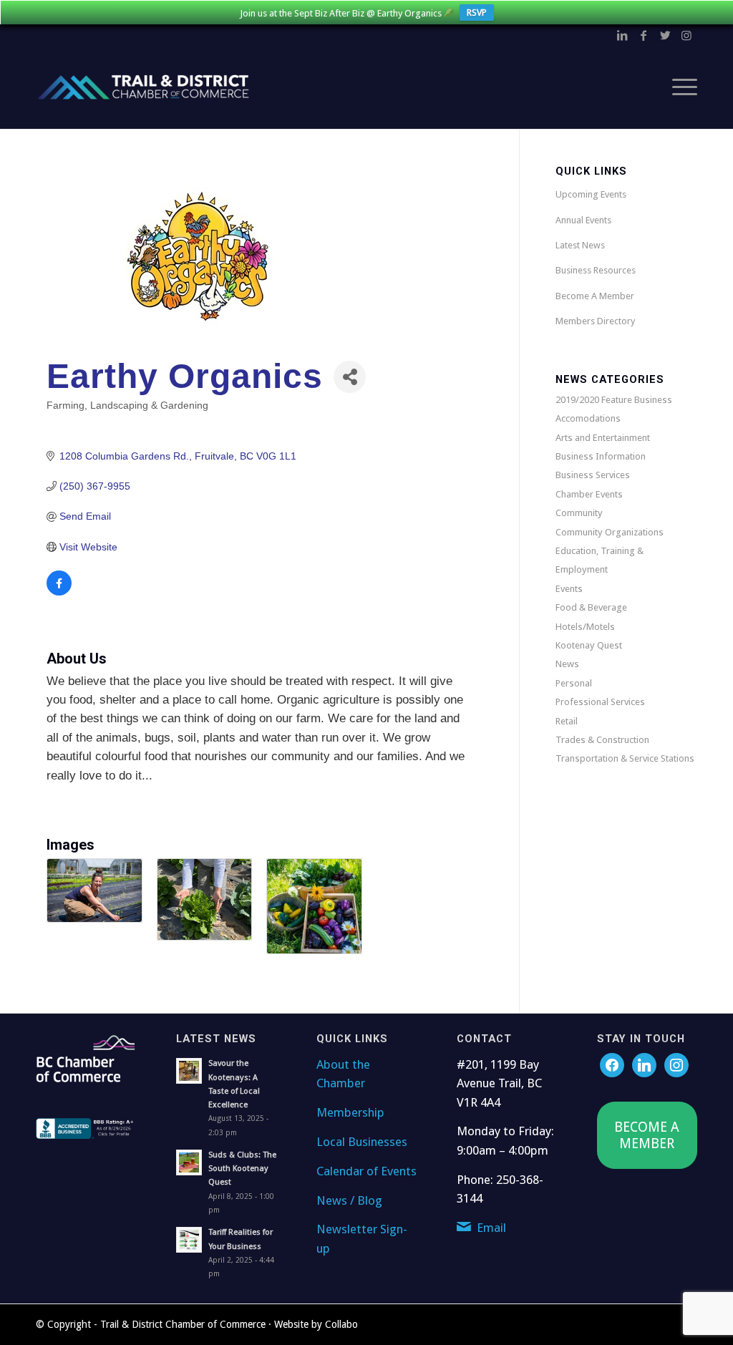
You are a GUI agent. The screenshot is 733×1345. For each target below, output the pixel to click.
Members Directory (595, 321)
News (567, 664)
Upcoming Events (590, 194)
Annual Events (583, 220)
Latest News (580, 245)
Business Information (600, 456)
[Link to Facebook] (643, 35)
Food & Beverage (591, 607)
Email (491, 1227)
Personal (573, 683)
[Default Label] (676, 1064)
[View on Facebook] (59, 592)
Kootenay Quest (588, 645)
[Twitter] (644, 1064)
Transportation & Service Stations (624, 758)
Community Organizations (609, 532)
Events (569, 588)
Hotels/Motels (585, 626)
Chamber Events (589, 494)
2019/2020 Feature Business (613, 399)
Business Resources (595, 270)
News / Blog (349, 1200)
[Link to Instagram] (686, 35)
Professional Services (600, 701)
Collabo (341, 1324)
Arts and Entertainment (602, 437)
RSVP (477, 12)
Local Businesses (361, 1142)
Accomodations (588, 418)
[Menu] (680, 87)
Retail (566, 721)
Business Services (592, 475)
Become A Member (594, 296)
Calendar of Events (366, 1171)
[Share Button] (350, 377)
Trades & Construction (602, 739)
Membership (350, 1112)
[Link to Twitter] (665, 35)
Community (579, 513)
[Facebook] (612, 1064)
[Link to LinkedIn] (622, 35)
